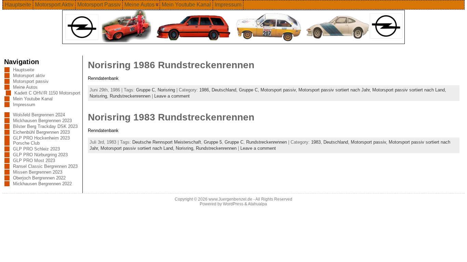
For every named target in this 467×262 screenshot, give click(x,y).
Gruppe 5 (213, 142)
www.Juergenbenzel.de (230, 199)
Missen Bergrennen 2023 (37, 172)
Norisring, (100, 96)
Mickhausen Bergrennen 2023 (42, 120)
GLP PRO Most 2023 (34, 160)
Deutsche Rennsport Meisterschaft (166, 142)
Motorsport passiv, (279, 89)
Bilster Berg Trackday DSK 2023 (45, 126)
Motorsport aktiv (29, 75)
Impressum (24, 104)
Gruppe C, (250, 89)
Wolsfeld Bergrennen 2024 (39, 114)
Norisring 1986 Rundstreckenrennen (171, 65)
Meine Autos (25, 87)
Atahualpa (257, 204)
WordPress (233, 204)
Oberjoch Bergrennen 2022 (39, 177)
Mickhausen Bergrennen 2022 (42, 183)
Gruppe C (145, 89)
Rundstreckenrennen (130, 96)
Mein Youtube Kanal (33, 98)
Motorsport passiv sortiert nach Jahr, (335, 89)
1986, (205, 89)
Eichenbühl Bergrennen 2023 (41, 132)
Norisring (166, 89)
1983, (317, 142)
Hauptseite (23, 69)
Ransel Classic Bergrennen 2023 (45, 166)
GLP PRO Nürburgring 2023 (40, 154)
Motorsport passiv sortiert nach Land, (409, 89)
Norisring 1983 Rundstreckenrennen (171, 117)
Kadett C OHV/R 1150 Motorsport (47, 93)
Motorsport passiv (31, 81)
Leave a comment (172, 96)
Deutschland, (225, 89)
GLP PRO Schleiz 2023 (36, 148)
